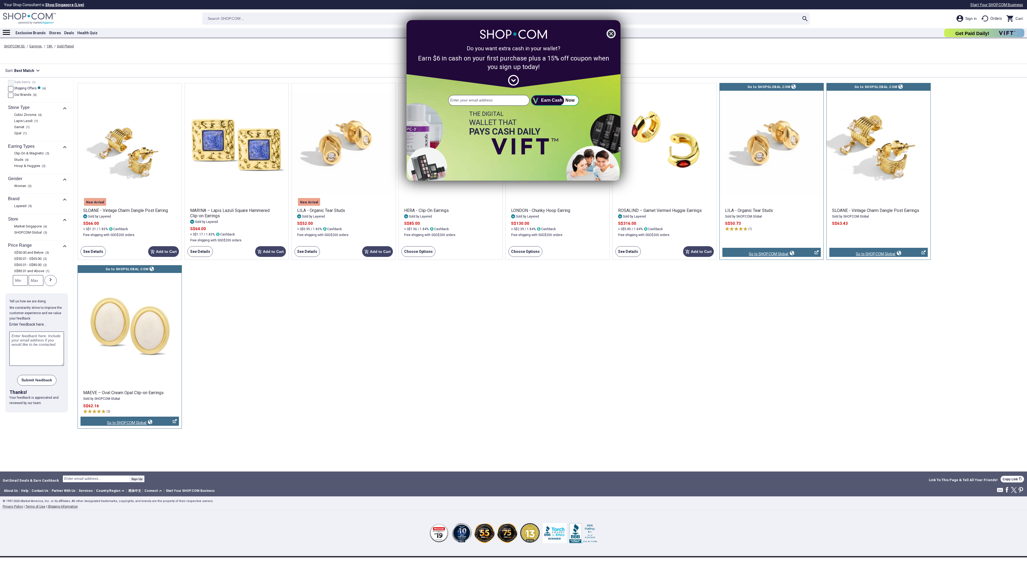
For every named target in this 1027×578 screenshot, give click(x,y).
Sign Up (137, 479)
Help (24, 491)
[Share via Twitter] (1014, 490)
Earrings (36, 46)
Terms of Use (35, 506)
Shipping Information (63, 506)
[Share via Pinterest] (1021, 490)
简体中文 (134, 491)
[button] (111, 491)
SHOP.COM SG (14, 46)
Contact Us (40, 491)
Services (86, 491)
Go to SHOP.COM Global (755, 254)
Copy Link (1012, 479)
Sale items (24, 82)
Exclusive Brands (31, 33)
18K (50, 46)
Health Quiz (87, 33)
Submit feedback (36, 380)
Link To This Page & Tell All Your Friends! (963, 480)
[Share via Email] (1000, 491)
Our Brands (25, 95)
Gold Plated (65, 46)
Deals (69, 33)
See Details (92, 253)
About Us (11, 491)
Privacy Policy (13, 506)
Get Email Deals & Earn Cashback (31, 480)
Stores (55, 33)
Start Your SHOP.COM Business (996, 5)
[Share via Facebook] (1007, 490)
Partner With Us (63, 491)
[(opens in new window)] (771, 143)
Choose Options (417, 253)
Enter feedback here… (27, 324)
